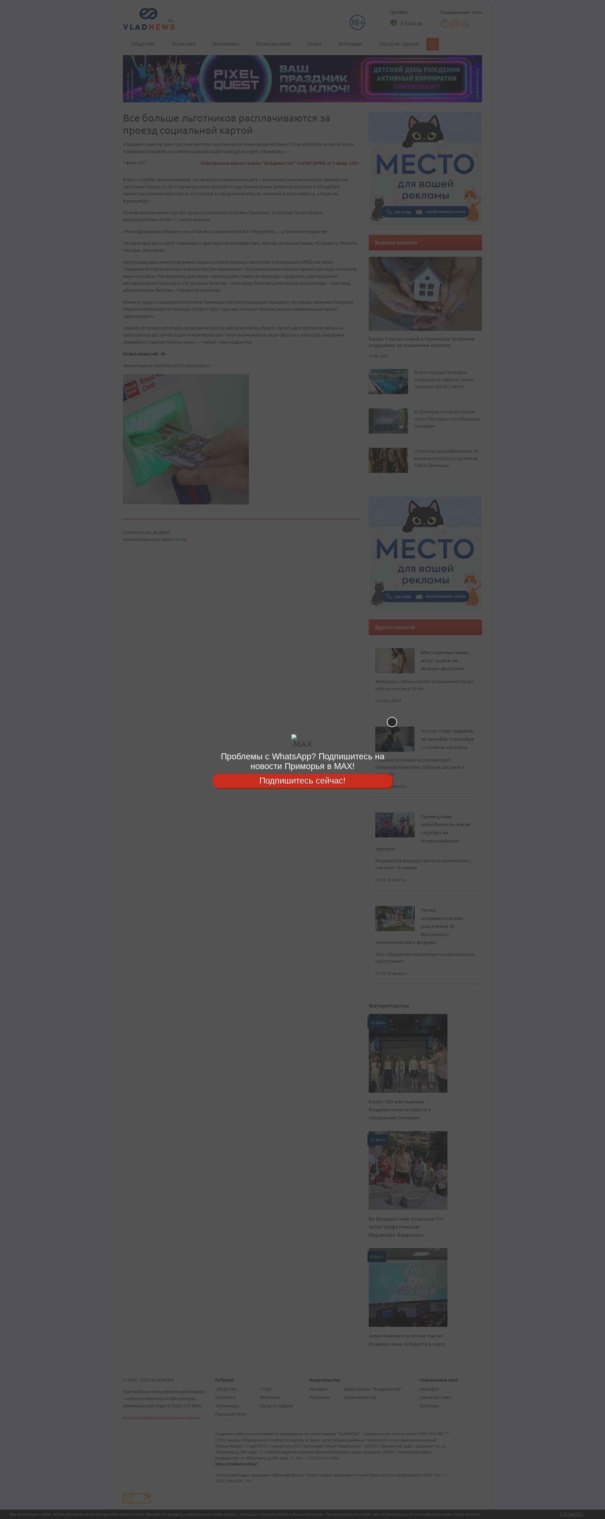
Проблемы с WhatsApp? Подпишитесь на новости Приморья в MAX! (302, 761)
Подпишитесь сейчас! (302, 780)
